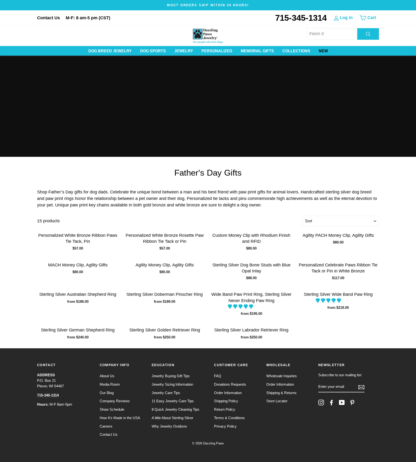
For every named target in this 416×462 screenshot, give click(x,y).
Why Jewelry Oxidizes (169, 426)
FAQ (217, 376)
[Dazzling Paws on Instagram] (321, 402)
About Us (107, 376)
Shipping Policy (226, 401)
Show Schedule (112, 409)
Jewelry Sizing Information (172, 384)
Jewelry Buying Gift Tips (171, 376)
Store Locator (276, 401)
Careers (106, 426)
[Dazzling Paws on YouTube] (342, 402)
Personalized (217, 51)
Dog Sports (153, 51)
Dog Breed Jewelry (110, 51)
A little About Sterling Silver (172, 418)
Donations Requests (230, 384)
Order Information (228, 393)
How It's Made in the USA (120, 418)
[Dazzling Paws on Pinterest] (352, 402)
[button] (241, 306)
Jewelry (183, 51)
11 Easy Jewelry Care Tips (173, 401)
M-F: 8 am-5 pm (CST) (88, 17)
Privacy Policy (225, 426)
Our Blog (107, 393)
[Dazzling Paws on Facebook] (331, 402)
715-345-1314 (301, 17)
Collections (296, 51)
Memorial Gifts (257, 51)
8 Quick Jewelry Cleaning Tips (175, 409)
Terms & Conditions (229, 418)
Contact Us (48, 17)
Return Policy (224, 409)
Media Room (110, 384)
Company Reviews (115, 401)
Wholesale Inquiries (281, 376)
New (323, 51)
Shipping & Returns (281, 393)
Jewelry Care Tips (166, 393)
